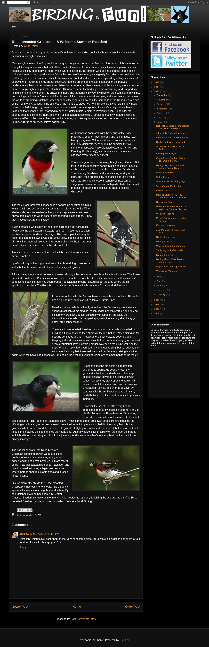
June (160, 122)
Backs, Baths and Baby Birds (171, 142)
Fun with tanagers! (166, 225)
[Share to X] (24, 510)
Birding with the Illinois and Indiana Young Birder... (170, 166)
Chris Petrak (31, 46)
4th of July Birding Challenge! (171, 133)
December (162, 95)
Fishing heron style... (167, 153)
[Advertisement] (171, 374)
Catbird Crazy (163, 177)
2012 (157, 300)
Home (15, 27)
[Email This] (18, 510)
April (159, 281)
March (160, 285)
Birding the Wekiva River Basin (172, 137)
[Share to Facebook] (27, 510)
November (162, 99)
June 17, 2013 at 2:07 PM (44, 533)
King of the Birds (164, 255)
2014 (157, 87)
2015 (157, 82)
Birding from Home (166, 237)
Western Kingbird (165, 213)
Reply (23, 547)
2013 (157, 91)
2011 (157, 304)
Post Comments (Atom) (84, 619)
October (161, 104)
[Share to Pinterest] (30, 510)
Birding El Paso (164, 241)
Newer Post (20, 606)
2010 (157, 309)
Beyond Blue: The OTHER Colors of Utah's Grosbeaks (171, 196)
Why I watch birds (165, 172)
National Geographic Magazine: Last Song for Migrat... (172, 127)
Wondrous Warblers (166, 271)
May (159, 276)
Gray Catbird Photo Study (169, 186)
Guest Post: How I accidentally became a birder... (172, 159)
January (161, 294)
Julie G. (24, 533)
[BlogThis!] (21, 510)
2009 (157, 313)
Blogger (124, 640)
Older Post (132, 606)
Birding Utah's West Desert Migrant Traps (170, 260)
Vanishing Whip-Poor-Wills (169, 250)
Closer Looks (163, 190)
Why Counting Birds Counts (170, 246)
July (159, 117)
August (161, 113)
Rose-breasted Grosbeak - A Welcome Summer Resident (172, 208)
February (162, 290)
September (163, 108)
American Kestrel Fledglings (170, 181)
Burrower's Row (164, 202)
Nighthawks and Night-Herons (171, 266)
